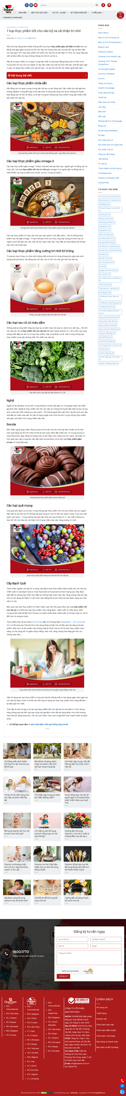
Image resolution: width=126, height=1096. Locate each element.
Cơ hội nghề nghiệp (106, 69)
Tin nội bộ (102, 163)
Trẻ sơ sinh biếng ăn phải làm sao (109, 312)
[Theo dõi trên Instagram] (31, 5)
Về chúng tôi (101, 1007)
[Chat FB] (122, 1086)
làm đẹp (103, 250)
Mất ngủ (102, 116)
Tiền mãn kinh (105, 285)
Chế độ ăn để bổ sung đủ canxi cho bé (46, 899)
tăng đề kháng (105, 337)
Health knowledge (106, 88)
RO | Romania (12, 1026)
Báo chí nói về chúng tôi (108, 37)
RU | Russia (11, 1022)
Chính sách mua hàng (105, 1036)
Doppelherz (104, 226)
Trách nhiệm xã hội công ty (110, 168)
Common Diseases (106, 73)
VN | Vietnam (33, 1048)
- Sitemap (74, 1093)
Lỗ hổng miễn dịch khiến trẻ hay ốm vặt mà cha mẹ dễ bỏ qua (16, 764)
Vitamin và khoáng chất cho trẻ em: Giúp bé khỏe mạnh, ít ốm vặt (16, 867)
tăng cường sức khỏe (107, 325)
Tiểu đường (103, 159)
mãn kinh (103, 254)
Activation (115, 196)
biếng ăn (115, 200)
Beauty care (103, 47)
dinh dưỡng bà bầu (107, 222)
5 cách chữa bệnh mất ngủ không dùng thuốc (48, 724)
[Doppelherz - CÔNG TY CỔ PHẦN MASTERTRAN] (11, 9)
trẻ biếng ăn (105, 293)
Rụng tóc (102, 126)
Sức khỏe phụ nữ (105, 140)
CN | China (31, 1018)
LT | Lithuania (33, 1078)
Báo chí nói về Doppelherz (110, 42)
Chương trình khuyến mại (109, 56)
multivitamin (115, 250)
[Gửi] (97, 5)
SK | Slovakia (53, 1051)
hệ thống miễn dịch (107, 238)
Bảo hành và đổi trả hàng (107, 1047)
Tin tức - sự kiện (59, 13)
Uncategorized (104, 173)
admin (33, 38)
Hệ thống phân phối (79, 13)
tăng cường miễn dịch (108, 321)
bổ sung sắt (104, 214)
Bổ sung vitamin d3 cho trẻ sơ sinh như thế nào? (16, 832)
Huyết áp (102, 97)
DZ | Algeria (32, 1074)
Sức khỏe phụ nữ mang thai (110, 144)
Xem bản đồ (74, 1047)
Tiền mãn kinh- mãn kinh (108, 289)
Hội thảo (103, 246)
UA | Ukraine (32, 1052)
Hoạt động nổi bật (106, 92)
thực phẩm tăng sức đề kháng (110, 279)
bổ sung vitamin (106, 219)
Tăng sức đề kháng (106, 154)
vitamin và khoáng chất (108, 363)
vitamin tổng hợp (106, 353)
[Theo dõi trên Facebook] (27, 5)
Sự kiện (101, 135)
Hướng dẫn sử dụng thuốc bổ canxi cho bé (77, 899)
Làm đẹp (102, 107)
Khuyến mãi (101, 1019)
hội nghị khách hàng (107, 242)
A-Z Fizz (103, 196)
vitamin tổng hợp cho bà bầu (109, 358)
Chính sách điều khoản (106, 1030)
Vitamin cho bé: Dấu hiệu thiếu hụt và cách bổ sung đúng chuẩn (46, 867)
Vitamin (117, 345)
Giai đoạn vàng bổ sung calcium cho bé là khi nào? (16, 899)
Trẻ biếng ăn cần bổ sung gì (110, 303)
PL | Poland (11, 1018)
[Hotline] (122, 1080)
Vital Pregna (105, 345)
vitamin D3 (104, 349)
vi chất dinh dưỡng (107, 341)
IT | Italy (31, 1031)
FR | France (32, 1022)
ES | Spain (52, 1033)
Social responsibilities (108, 130)
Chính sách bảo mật (105, 1024)
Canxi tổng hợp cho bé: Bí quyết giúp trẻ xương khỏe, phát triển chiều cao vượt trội (77, 799)
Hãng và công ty (105, 83)
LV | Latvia (31, 1065)
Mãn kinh (102, 111)
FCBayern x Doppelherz (12, 18)
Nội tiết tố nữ (105, 258)
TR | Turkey (11, 1035)
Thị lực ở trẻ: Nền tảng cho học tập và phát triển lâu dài (16, 798)
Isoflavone (114, 246)
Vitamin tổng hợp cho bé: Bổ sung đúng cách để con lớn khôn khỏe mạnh (77, 867)
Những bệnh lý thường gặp (17, 27)
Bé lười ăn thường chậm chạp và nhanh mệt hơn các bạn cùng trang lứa (46, 764)
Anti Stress (37, 622)
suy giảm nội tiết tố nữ (108, 270)
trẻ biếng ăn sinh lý (107, 307)
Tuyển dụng (97, 13)
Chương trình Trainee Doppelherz (107, 63)
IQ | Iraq (30, 1061)
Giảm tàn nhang (106, 234)
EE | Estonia (32, 1070)
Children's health (105, 51)
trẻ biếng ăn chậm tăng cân (109, 297)
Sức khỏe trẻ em (105, 149)
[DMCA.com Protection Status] (47, 1093)
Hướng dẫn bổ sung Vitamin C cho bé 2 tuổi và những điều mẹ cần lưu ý (77, 834)
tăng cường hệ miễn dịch (109, 317)
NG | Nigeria (32, 1057)
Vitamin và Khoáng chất (108, 178)
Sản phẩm (22, 13)
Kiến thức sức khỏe (39, 13)
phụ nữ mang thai (106, 262)
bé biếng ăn (104, 204)
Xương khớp (103, 182)
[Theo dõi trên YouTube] (36, 5)
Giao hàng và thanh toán (107, 1041)
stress (102, 266)
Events (101, 78)
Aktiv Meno (103, 32)
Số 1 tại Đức (104, 274)
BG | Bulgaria (12, 1030)
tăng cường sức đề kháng (109, 329)
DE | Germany (12, 1013)
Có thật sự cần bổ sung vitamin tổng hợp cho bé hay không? (46, 834)
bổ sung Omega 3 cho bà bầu (109, 209)
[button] (103, 5)
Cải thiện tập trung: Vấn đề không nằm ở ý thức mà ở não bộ (77, 764)
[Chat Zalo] (122, 1091)
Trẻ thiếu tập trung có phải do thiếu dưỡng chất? (47, 796)
